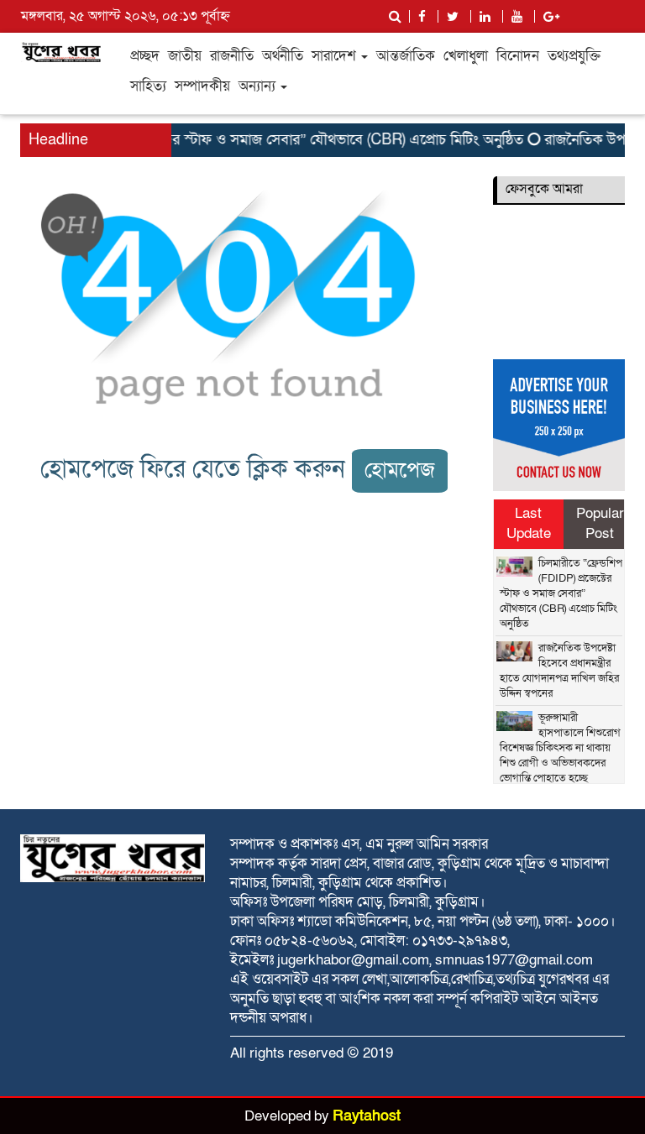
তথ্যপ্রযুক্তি (574, 55)
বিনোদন (517, 55)
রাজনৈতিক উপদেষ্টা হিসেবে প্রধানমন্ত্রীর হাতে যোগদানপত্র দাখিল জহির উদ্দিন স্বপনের (559, 670)
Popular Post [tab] (600, 523)
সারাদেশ (335, 55)
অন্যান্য (259, 86)
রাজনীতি (232, 55)
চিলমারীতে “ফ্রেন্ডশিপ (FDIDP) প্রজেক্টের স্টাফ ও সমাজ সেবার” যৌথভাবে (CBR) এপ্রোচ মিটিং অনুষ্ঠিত (561, 593)
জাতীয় (185, 55)
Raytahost (367, 1116)
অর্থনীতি (282, 55)
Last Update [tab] (528, 523)
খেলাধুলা (465, 55)
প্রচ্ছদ (145, 55)
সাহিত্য (148, 86)
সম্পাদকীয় (202, 86)
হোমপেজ (399, 470)
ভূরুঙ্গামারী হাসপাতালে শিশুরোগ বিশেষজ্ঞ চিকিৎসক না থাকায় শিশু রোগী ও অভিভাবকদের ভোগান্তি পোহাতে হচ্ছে (560, 748)
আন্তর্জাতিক (405, 55)
